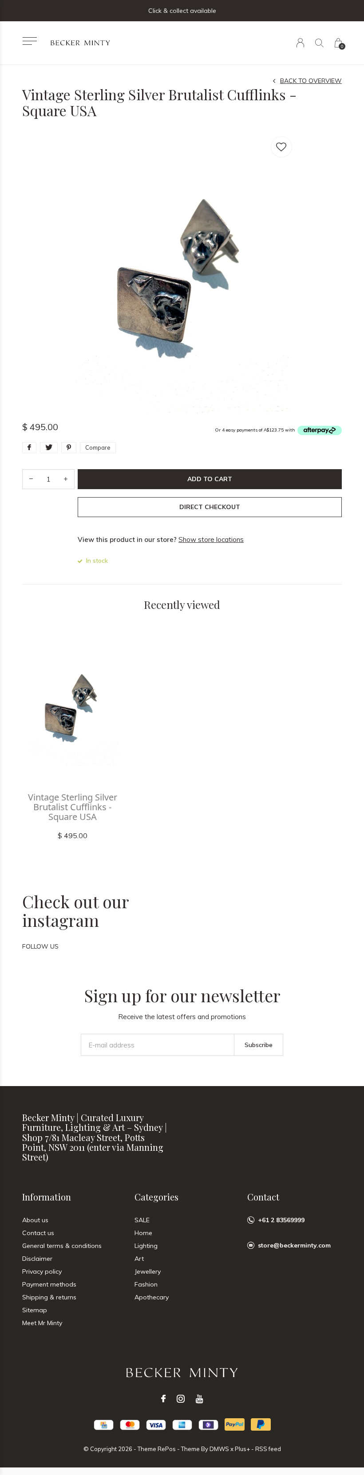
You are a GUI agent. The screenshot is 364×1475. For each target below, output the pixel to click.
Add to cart (209, 479)
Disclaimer (37, 1259)
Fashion (146, 1284)
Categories (156, 1197)
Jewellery (148, 1271)
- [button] (31, 479)
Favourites (281, 146)
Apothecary (152, 1297)
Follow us (40, 946)
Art (139, 1259)
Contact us (38, 1233)
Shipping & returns (49, 1297)
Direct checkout (209, 507)
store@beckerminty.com (294, 1245)
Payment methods (49, 1284)
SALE (142, 1220)
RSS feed (268, 1448)
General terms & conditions (62, 1246)
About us (35, 1220)
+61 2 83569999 (281, 1220)
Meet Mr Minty (42, 1323)
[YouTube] (199, 1398)
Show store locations (211, 539)
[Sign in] (300, 43)
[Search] (319, 43)
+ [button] (66, 479)
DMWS (219, 1448)
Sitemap (34, 1310)
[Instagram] (181, 1398)
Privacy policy (42, 1271)
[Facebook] (163, 1398)
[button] (29, 41)
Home (143, 1233)
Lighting (146, 1246)
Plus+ (242, 1448)
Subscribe (259, 1045)
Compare (98, 447)
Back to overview (311, 81)
